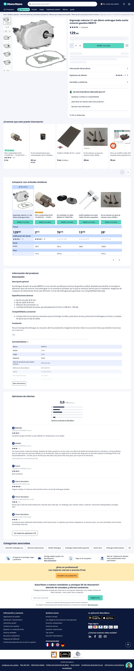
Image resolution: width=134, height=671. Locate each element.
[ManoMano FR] (47, 644)
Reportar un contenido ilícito (13, 629)
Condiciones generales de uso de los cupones (19, 642)
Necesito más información (80, 107)
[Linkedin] (90, 636)
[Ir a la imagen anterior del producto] (16, 44)
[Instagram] (100, 636)
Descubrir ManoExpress (54, 636)
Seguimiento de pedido (11, 617)
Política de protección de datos (57, 665)
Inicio (5, 14)
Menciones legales (37, 665)
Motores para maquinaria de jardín (59, 14)
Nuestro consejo (51, 617)
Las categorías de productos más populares (61, 620)
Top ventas (49, 633)
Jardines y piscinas (13, 14)
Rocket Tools (81, 115)
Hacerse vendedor (9, 633)
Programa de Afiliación (11, 639)
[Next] (119, 259)
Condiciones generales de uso (92, 665)
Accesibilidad (67, 668)
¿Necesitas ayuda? (9, 623)
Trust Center (75, 665)
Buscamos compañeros (11, 636)
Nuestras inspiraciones (54, 629)
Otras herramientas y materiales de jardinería (34, 14)
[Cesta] (129, 4)
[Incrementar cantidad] (80, 45)
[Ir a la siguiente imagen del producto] (62, 44)
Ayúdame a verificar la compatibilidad (85, 97)
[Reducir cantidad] (72, 45)
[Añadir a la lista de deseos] (127, 45)
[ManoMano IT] (52, 644)
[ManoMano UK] (57, 644)
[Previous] (113, 259)
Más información (93, 605)
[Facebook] (95, 636)
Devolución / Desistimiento (12, 620)
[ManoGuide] (129, 665)
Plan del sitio (25, 665)
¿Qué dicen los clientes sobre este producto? (87, 102)
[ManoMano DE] (62, 644)
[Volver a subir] (128, 644)
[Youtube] (105, 636)
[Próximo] (128, 172)
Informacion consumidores (114, 665)
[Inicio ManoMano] (14, 4)
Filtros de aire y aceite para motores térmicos (85, 14)
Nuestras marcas (52, 626)
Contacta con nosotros (11, 626)
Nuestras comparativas (54, 623)
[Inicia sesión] (124, 4)
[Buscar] (29, 4)
